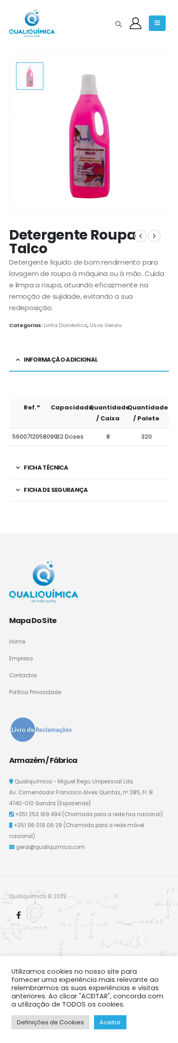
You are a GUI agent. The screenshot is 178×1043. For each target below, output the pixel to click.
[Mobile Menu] (157, 23)
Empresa (21, 658)
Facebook (18, 915)
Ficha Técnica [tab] (46, 467)
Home (17, 641)
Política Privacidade (35, 692)
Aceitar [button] (110, 1022)
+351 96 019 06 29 (38, 825)
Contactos (23, 675)
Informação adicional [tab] (61, 359)
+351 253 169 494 (38, 814)
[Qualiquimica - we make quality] (32, 23)
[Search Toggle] (118, 24)
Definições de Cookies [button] (50, 1022)
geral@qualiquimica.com (50, 847)
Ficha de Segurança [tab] (56, 490)
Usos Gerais (106, 325)
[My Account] (135, 23)
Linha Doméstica (65, 325)
